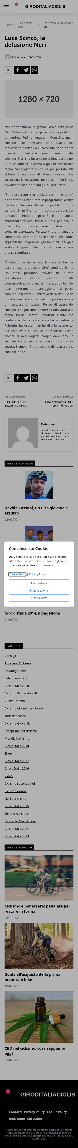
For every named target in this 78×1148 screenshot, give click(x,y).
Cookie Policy (17, 574)
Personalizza (39, 583)
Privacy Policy (38, 574)
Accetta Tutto (39, 598)
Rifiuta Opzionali (38, 590)
